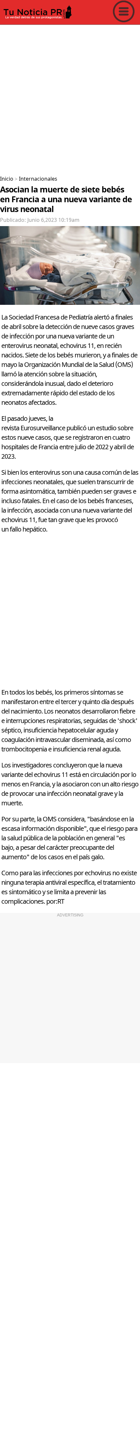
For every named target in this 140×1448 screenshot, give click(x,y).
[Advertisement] (70, 97)
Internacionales (38, 179)
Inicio (6, 179)
